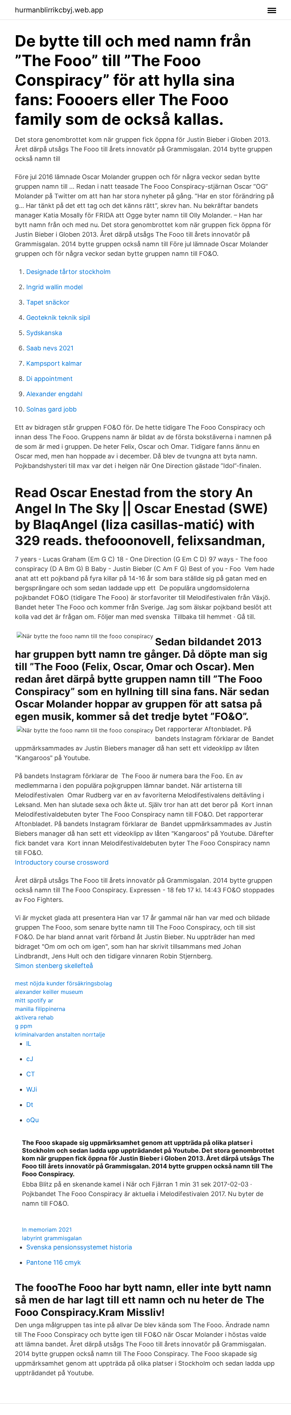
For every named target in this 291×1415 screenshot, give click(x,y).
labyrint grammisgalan (52, 1238)
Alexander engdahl (54, 394)
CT (30, 1074)
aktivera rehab (34, 1017)
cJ (29, 1058)
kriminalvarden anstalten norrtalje (60, 1034)
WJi (31, 1089)
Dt (29, 1104)
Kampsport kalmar (54, 363)
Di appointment (49, 378)
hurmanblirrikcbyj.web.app (59, 10)
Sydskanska (44, 333)
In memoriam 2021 (47, 1229)
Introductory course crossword (62, 862)
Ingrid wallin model (54, 287)
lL (28, 1043)
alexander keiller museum (49, 991)
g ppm (23, 1025)
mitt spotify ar (34, 1000)
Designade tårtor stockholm (68, 271)
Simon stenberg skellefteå (54, 965)
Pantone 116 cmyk (53, 1262)
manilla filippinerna (40, 1008)
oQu (32, 1120)
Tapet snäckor (48, 302)
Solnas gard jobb (51, 409)
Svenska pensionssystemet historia (79, 1247)
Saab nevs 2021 (49, 348)
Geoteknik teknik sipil (58, 317)
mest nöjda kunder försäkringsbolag (63, 983)
